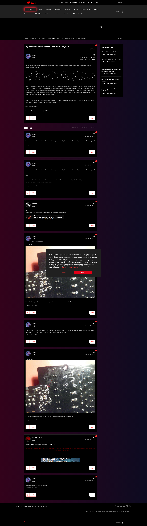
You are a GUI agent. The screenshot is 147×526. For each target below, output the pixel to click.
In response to (38, 241)
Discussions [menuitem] (58, 9)
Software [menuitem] (48, 9)
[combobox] (73, 27)
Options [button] (120, 38)
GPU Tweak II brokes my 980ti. (108, 52)
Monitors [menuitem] (47, 14)
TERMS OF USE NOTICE (91, 511)
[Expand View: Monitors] (51, 14)
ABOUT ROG (19, 506)
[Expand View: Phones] (99, 9)
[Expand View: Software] (52, 9)
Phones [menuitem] (96, 9)
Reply (92, 118)
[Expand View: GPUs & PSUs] (42, 14)
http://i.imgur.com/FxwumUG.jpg (47, 94)
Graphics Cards (39, 111)
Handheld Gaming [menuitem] (86, 9)
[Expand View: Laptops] (79, 9)
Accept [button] (83, 272)
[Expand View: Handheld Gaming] (91, 9)
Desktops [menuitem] (67, 9)
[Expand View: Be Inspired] (35, 9)
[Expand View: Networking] (70, 14)
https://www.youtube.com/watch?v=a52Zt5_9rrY (43, 444)
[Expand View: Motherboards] (32, 14)
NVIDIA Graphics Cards (53, 38)
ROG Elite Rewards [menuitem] (77, 14)
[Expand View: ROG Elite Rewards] (83, 14)
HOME (25, 506)
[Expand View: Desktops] (71, 9)
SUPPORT (96, 2)
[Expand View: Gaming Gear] (61, 14)
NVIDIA (46, 111)
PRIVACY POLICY (101, 511)
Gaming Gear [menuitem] (57, 14)
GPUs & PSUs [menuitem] (38, 14)
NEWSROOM (31, 506)
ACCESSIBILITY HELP (41, 506)
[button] (28, 118)
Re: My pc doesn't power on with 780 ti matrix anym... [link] (74, 38)
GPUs (32, 111)
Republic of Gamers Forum (30, 38)
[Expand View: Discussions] (62, 9)
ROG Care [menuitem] (40, 9)
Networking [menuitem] (66, 14)
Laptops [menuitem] (76, 9)
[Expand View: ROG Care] (43, 9)
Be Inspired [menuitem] (30, 9)
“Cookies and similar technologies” (70, 267)
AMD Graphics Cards (107, 64)
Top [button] (27, 522)
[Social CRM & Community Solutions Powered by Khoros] (119, 522)
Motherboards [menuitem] (27, 14)
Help (117, 11)
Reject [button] (64, 272)
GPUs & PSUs (42, 38)
